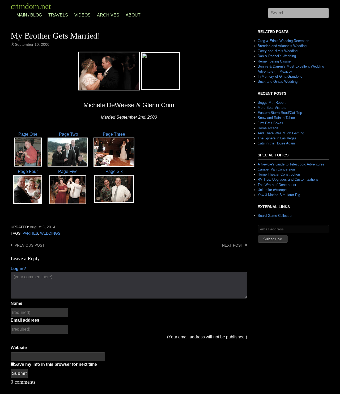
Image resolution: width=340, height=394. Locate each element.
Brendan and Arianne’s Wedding (282, 46)
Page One (27, 134)
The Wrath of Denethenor (277, 185)
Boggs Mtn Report (272, 103)
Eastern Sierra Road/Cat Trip (280, 113)
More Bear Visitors (272, 108)
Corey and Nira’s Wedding (278, 51)
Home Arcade (268, 128)
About (133, 15)
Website (19, 347)
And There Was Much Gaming (281, 133)
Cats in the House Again (276, 143)
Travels (58, 15)
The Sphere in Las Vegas (277, 138)
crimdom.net (31, 6)
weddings (50, 233)
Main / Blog (29, 15)
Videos (82, 15)
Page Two (68, 134)
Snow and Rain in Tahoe (276, 118)
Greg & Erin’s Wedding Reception (283, 41)
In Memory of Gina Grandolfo (280, 76)
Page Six (114, 171)
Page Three (114, 134)
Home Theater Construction (279, 174)
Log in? (18, 268)
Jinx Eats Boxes (270, 123)
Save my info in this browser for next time (55, 364)
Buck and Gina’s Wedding (278, 82)
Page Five (68, 171)
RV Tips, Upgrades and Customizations (288, 179)
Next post (232, 245)
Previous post (30, 245)
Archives (108, 15)
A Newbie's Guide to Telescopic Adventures (291, 164)
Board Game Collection (275, 216)
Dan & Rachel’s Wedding (277, 56)
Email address (25, 320)
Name (16, 303)
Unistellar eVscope (272, 190)
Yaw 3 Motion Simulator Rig (279, 195)
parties (30, 233)
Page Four (28, 171)
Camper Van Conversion (276, 169)
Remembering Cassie (274, 61)
